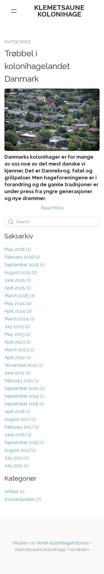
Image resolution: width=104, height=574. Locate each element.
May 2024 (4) (18, 303)
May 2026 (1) (17, 249)
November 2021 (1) (23, 365)
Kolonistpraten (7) (22, 499)
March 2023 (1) (19, 349)
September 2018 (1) (24, 403)
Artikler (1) (14, 491)
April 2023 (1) (17, 342)
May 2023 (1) (17, 334)
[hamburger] (14, 11)
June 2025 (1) (17, 280)
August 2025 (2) (20, 272)
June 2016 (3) (17, 434)
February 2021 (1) (21, 380)
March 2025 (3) (19, 295)
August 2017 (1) (20, 419)
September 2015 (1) (24, 442)
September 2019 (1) (24, 396)
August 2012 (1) (20, 450)
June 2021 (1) (17, 373)
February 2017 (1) (21, 427)
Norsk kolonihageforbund (62, 543)
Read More (52, 208)
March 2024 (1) (19, 318)
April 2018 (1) (17, 411)
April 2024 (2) (18, 311)
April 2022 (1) (17, 357)
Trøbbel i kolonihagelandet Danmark (37, 66)
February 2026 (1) (22, 257)
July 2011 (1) (16, 465)
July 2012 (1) (16, 458)
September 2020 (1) (24, 388)
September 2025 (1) (24, 264)
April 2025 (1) (17, 288)
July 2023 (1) (17, 326)
